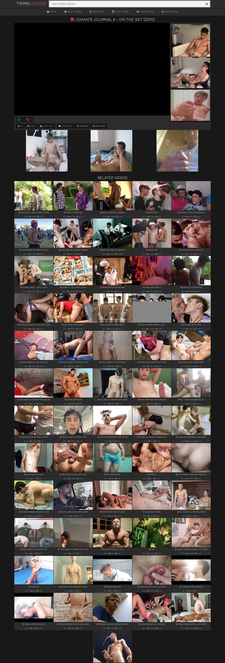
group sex (99, 126)
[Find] (206, 3)
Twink (31, 3)
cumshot (83, 126)
